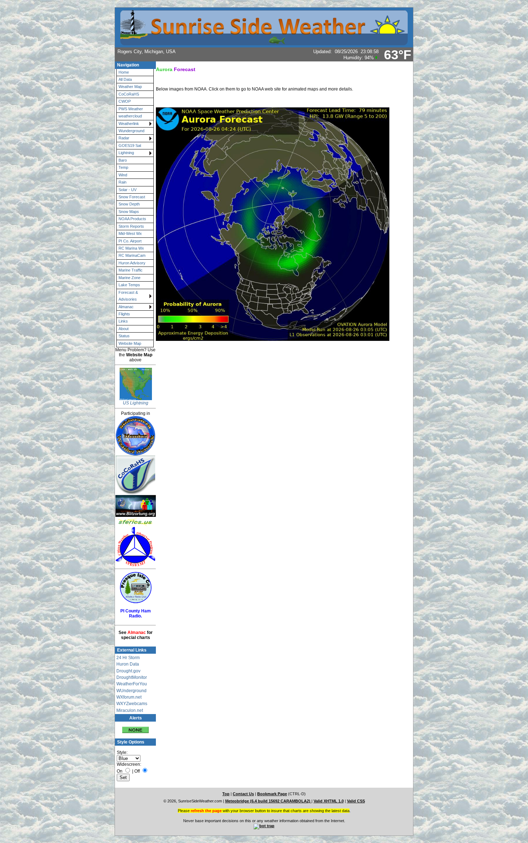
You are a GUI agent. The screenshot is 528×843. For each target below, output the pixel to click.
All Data (125, 79)
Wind (123, 175)
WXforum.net (129, 697)
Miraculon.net (129, 710)
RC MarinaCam (132, 255)
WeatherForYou (131, 683)
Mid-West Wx (130, 233)
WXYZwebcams (131, 703)
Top (226, 794)
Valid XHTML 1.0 (329, 801)
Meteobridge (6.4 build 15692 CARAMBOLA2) (268, 801)
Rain (122, 182)
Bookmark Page (272, 794)
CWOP (125, 101)
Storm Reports (131, 226)
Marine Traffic (131, 270)
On (119, 771)
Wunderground (131, 131)
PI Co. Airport (130, 241)
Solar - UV (127, 189)
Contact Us (243, 794)
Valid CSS (356, 801)
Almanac (126, 307)
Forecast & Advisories (128, 295)
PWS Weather (131, 109)
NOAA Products (132, 219)
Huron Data (127, 664)
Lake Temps (129, 285)
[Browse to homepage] (264, 42)
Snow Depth (129, 204)
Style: (122, 752)
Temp (123, 167)
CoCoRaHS (129, 94)
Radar (124, 138)
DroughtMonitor (131, 677)
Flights (124, 314)
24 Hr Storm (128, 657)
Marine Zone (129, 277)
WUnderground (131, 690)
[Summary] (135, 727)
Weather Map (130, 86)
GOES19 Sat (130, 145)
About (124, 328)
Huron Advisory (132, 263)
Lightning (126, 152)
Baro (123, 160)
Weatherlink (129, 123)
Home (124, 72)
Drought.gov (128, 670)
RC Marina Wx (131, 248)
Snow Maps (129, 211)
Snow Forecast (132, 197)
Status (124, 336)
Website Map (130, 343)
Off (137, 771)
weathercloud (130, 116)
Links (123, 321)
